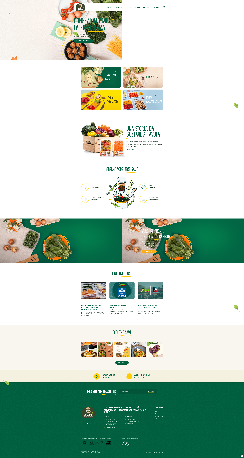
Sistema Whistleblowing (157, 452)
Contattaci (138, 377)
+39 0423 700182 (110, 427)
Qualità (119, 7)
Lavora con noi (159, 416)
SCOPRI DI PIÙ (130, 150)
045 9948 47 (130, 423)
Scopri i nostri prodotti (83, 40)
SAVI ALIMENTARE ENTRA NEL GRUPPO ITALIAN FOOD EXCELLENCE (91, 307)
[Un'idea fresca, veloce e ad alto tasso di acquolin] (122, 349)
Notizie (137, 7)
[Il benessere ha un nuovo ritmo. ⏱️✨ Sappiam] (105, 349)
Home (156, 411)
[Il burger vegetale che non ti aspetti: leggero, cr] (89, 349)
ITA (154, 7)
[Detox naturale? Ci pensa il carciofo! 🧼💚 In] (155, 349)
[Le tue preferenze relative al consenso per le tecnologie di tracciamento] (242, 456)
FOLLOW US (122, 362)
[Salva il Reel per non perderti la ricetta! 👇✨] (138, 349)
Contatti (146, 7)
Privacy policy (148, 452)
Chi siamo (109, 7)
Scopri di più (106, 377)
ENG (157, 7)
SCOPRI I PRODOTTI (149, 251)
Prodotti (128, 7)
